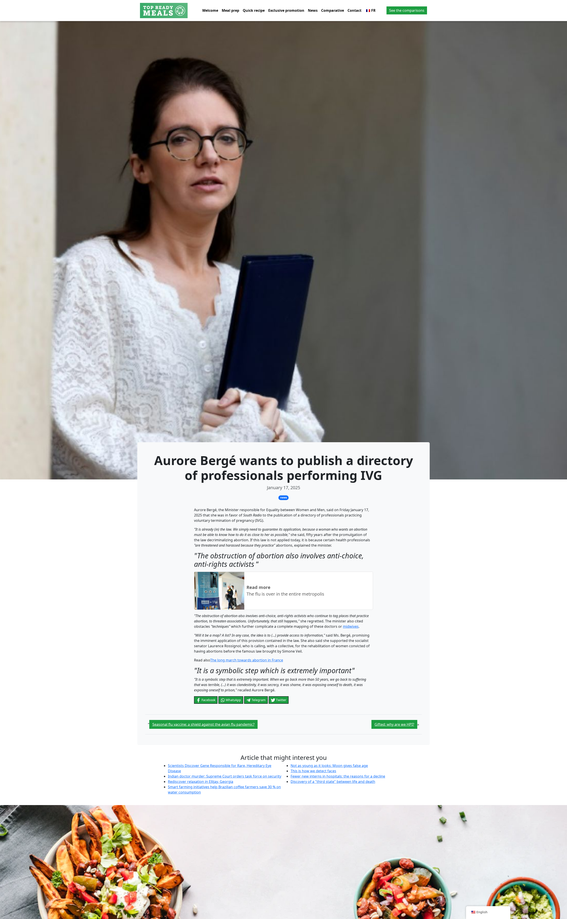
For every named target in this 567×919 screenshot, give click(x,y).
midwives (351, 626)
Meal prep (230, 10)
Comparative (332, 10)
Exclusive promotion (286, 10)
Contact (354, 10)
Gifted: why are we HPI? (394, 724)
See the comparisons (406, 10)
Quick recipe (254, 10)
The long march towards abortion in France (246, 660)
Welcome (210, 10)
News (313, 10)
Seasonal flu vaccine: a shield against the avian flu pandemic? (203, 724)
